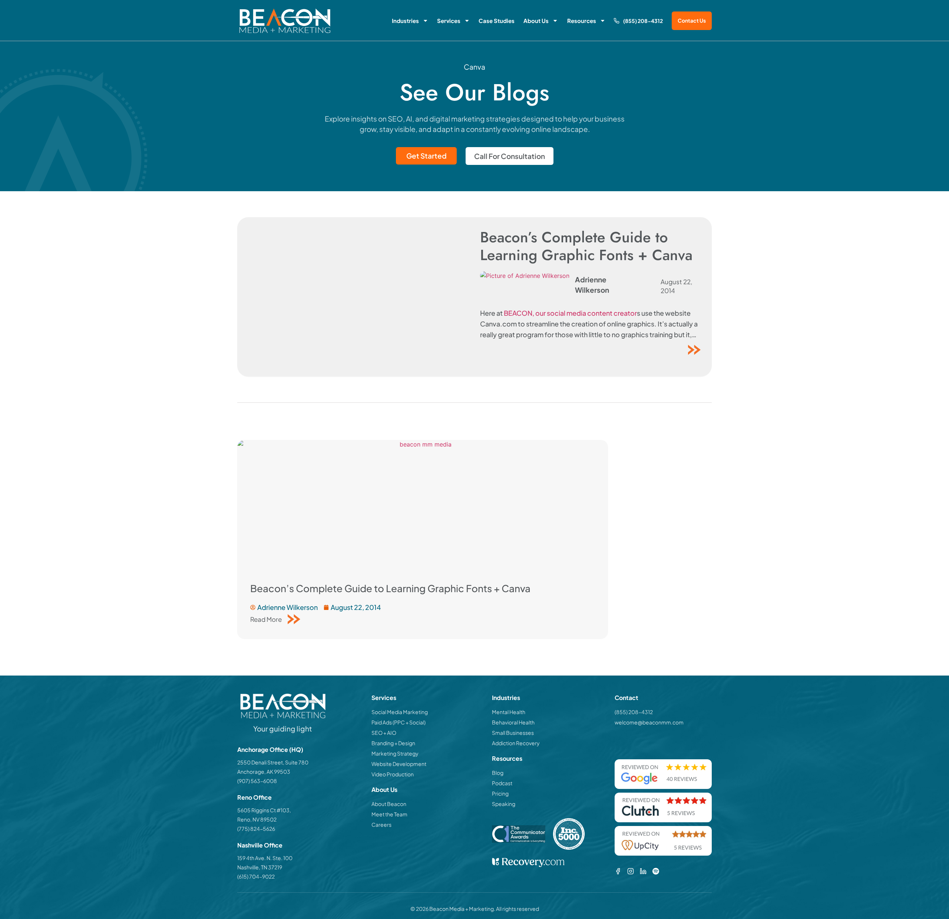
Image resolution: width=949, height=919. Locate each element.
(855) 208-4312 (643, 20)
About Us (536, 20)
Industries (405, 20)
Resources (581, 20)
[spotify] (655, 871)
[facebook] (618, 871)
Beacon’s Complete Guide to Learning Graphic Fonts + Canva (586, 246)
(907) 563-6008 (257, 780)
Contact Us (692, 20)
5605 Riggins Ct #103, (264, 810)
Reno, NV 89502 (257, 819)
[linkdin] (643, 871)
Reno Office (254, 797)
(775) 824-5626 (256, 828)
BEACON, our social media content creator (570, 313)
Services (448, 20)
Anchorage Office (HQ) (270, 749)
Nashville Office (259, 845)
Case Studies (497, 20)
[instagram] (630, 871)
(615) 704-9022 (256, 876)
